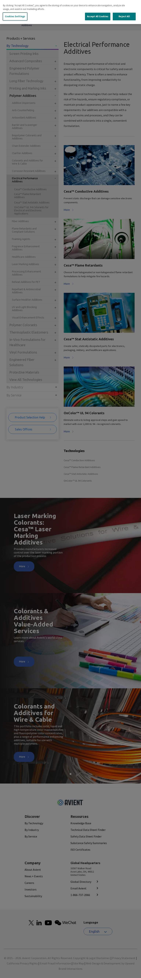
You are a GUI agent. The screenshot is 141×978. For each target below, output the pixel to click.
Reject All (124, 16)
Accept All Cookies (97, 16)
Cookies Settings (15, 16)
